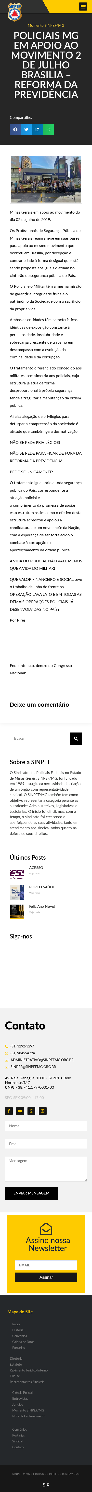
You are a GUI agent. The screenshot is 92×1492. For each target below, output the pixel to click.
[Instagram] (43, 1111)
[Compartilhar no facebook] (15, 129)
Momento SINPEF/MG (46, 25)
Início (16, 1324)
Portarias (18, 1348)
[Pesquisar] (76, 738)
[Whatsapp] (31, 1111)
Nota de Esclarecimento (28, 1416)
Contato (18, 1447)
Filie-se (15, 1376)
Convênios (19, 1336)
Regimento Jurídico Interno (29, 1370)
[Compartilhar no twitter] (26, 129)
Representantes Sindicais (27, 1382)
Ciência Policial (22, 1393)
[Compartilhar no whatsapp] (48, 129)
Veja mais (34, 873)
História (17, 1330)
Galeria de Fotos (23, 1342)
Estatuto (16, 1364)
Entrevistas (20, 1398)
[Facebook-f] (9, 1111)
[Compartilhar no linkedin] (37, 129)
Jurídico (17, 1404)
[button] (83, 6)
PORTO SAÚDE (42, 887)
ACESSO (36, 868)
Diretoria (16, 1358)
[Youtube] (20, 1111)
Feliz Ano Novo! (42, 907)
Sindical (17, 1441)
